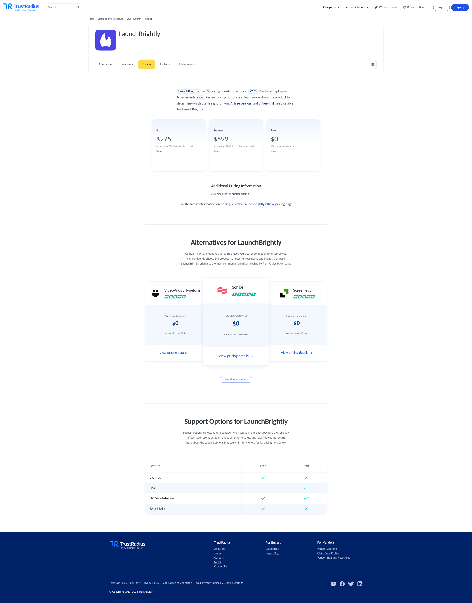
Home (91, 19)
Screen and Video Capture (110, 19)
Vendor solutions (355, 7)
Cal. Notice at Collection (177, 583)
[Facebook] (342, 584)
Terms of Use (117, 583)
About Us (219, 549)
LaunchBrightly (134, 19)
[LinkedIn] (360, 584)
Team (217, 553)
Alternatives (186, 64)
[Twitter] (351, 584)
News (217, 562)
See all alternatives (236, 379)
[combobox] (60, 7)
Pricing (146, 64)
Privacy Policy (151, 583)
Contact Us (220, 566)
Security (133, 583)
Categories (329, 7)
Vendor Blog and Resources (333, 557)
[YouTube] (333, 584)
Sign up (460, 7)
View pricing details (173, 353)
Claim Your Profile (328, 553)
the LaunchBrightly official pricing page (265, 204)
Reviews (127, 64)
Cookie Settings (234, 583)
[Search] (78, 7)
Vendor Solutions (327, 549)
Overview (106, 64)
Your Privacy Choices (208, 583)
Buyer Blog (272, 553)
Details (165, 64)
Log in (441, 7)
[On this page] (372, 64)
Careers (219, 557)
